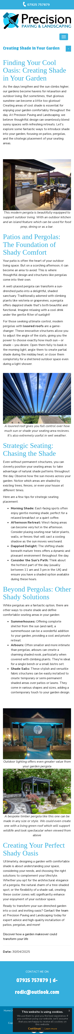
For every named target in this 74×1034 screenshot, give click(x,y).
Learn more (51, 1028)
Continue (34, 1028)
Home (7, 1010)
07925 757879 (38, 5)
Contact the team (56, 910)
